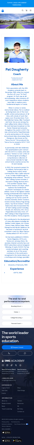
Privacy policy (5, 422)
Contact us (20, 411)
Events (4, 393)
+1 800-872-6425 (7, 378)
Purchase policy (15, 422)
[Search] (23, 10)
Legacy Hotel (6, 388)
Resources (20, 403)
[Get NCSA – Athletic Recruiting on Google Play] (17, 440)
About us (4, 401)
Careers (19, 401)
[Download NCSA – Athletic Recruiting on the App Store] (6, 440)
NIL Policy (20, 409)
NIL (18, 406)
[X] (16, 365)
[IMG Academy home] (3, 10)
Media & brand (6, 403)
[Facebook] (20, 365)
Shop (19, 388)
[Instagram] (7, 365)
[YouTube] (3, 365)
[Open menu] (31, 10)
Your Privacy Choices (19, 424)
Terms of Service (6, 426)
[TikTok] (12, 365)
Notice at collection (7, 424)
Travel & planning (7, 409)
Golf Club (4, 390)
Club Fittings (21, 390)
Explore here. (17, 4)
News (3, 406)
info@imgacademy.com (9, 380)
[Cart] (27, 10)
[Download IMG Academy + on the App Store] (6, 432)
